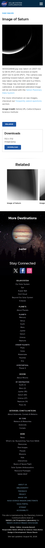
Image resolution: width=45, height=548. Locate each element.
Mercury (22, 317)
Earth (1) (22, 385)
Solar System (22, 281)
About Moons (22, 378)
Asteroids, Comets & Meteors (22, 411)
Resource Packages (22, 471)
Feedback (22, 491)
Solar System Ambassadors (22, 467)
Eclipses (22, 301)
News (22, 438)
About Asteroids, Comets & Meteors (22, 414)
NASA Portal (22, 504)
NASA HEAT (23, 474)
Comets (22, 428)
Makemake (22, 354)
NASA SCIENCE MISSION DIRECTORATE (22, 501)
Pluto (22, 348)
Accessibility (22, 510)
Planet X (22, 368)
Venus (22, 321)
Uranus (22, 337)
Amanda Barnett (28, 527)
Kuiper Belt (22, 291)
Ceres (22, 351)
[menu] (41, 4)
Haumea (22, 358)
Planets (22, 307)
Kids (22, 457)
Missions (22, 454)
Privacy (22, 494)
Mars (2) (22, 388)
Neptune (22, 341)
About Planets (22, 310)
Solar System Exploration (14, 4)
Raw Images (8, 13)
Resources (22, 444)
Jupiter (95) (22, 391)
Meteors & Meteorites (22, 421)
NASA (3, 4)
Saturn (22, 334)
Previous (5, 237)
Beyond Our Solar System (22, 297)
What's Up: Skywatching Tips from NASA (22, 441)
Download (13, 147)
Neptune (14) (22, 401)
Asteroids (22, 425)
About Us (22, 485)
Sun (22, 288)
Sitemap (22, 507)
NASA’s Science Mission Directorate (22, 523)
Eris (22, 361)
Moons (22, 374)
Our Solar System (23, 284)
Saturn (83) (22, 395)
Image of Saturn (14, 203)
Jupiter (22, 249)
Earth (22, 324)
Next (40, 237)
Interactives (22, 461)
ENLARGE (9, 124)
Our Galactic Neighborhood (14, 9)
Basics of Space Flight (23, 464)
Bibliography (22, 488)
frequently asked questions (29, 101)
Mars (22, 327)
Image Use (22, 497)
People (22, 451)
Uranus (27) (22, 398)
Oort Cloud (22, 294)
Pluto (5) (22, 405)
